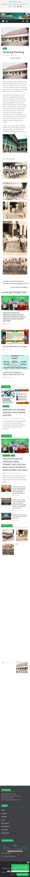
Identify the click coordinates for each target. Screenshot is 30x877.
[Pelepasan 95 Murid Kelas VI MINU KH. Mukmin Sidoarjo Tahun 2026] (6, 517)
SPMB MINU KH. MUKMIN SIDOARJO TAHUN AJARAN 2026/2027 (14, 412)
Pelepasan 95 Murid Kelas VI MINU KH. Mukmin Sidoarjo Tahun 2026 (19, 516)
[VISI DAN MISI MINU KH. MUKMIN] (15, 330)
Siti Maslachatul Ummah (19, 418)
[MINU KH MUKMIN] (3, 21)
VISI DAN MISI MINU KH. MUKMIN (15, 347)
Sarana (3, 820)
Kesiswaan (4, 816)
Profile (4, 48)
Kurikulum (4, 813)
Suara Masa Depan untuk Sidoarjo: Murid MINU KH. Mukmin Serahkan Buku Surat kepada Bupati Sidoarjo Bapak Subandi (19, 490)
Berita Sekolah (6, 455)
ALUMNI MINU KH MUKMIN (18, 287)
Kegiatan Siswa (5, 833)
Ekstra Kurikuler (5, 826)
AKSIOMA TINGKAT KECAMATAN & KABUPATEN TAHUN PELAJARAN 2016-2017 (16, 282)
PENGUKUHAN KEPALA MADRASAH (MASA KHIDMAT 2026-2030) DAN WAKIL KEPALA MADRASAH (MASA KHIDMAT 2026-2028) (14, 317)
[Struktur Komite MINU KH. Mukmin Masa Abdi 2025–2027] (15, 356)
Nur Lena (15, 55)
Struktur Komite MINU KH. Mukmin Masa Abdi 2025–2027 (13, 373)
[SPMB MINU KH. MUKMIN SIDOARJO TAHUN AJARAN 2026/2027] (15, 396)
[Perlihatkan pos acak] (27, 21)
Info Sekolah (6, 406)
